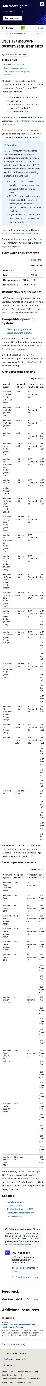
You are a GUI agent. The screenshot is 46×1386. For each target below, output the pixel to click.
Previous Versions (24, 1371)
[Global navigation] (2, 28)
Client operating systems (19, 329)
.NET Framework (16, 33)
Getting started (14, 1205)
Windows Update (15, 349)
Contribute (6, 1375)
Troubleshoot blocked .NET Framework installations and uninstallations (20, 1213)
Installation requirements (15, 68)
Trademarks (7, 1382)
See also (7, 74)
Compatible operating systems (17, 71)
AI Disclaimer (7, 1371)
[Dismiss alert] (42, 4)
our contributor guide (19, 1244)
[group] (23, 612)
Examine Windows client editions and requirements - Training (18, 1326)
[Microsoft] (23, 28)
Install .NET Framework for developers (20, 233)
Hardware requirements (14, 64)
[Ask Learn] (37, 34)
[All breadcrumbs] (4, 34)
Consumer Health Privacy (13, 1378)
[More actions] (41, 34)
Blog (36, 1371)
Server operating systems (19, 332)
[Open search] (34, 28)
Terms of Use (34, 1378)
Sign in (41, 28)
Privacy (17, 1375)
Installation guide (15, 1202)
